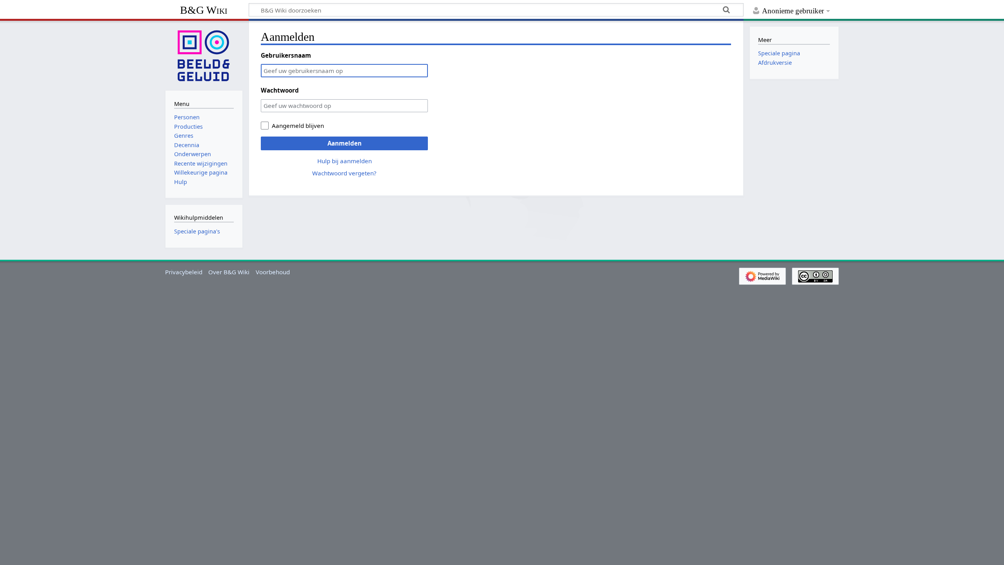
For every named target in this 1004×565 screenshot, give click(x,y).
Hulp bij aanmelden (344, 161)
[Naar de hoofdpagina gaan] (204, 55)
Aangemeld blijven (298, 125)
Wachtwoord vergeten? (344, 173)
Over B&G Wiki (228, 272)
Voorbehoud (273, 272)
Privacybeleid (183, 272)
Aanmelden (344, 143)
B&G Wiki (203, 10)
